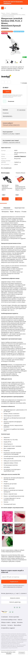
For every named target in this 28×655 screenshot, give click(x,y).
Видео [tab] (12, 211)
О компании (4, 617)
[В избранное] (2, 82)
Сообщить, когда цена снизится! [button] (11, 142)
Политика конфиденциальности (8, 650)
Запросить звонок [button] (15, 598)
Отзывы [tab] (23, 211)
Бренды (14, 622)
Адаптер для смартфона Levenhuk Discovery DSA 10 (7, 187)
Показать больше (20, 173)
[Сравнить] (6, 82)
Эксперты (10, 625)
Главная (3, 13)
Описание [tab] (7, 208)
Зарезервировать (7, 116)
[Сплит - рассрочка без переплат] (24, 57)
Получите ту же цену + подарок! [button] (11, 133)
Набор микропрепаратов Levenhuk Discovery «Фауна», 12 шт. (20, 187)
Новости (20, 619)
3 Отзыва (24, 83)
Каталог (8, 13)
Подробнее (8, 653)
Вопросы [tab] (17, 211)
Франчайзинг (17, 625)
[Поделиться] (9, 82)
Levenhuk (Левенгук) (20, 156)
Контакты (3, 625)
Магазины (20, 622)
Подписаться (14, 581)
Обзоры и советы (5, 622)
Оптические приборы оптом (8, 619)
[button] (23, 62)
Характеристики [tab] (19, 208)
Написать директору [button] (14, 602)
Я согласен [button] (21, 652)
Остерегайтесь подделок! (8, 628)
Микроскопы (14, 13)
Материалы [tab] (5, 211)
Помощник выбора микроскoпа (11, 125)
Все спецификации (6, 168)
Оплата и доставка (14, 617)
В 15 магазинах (21, 110)
